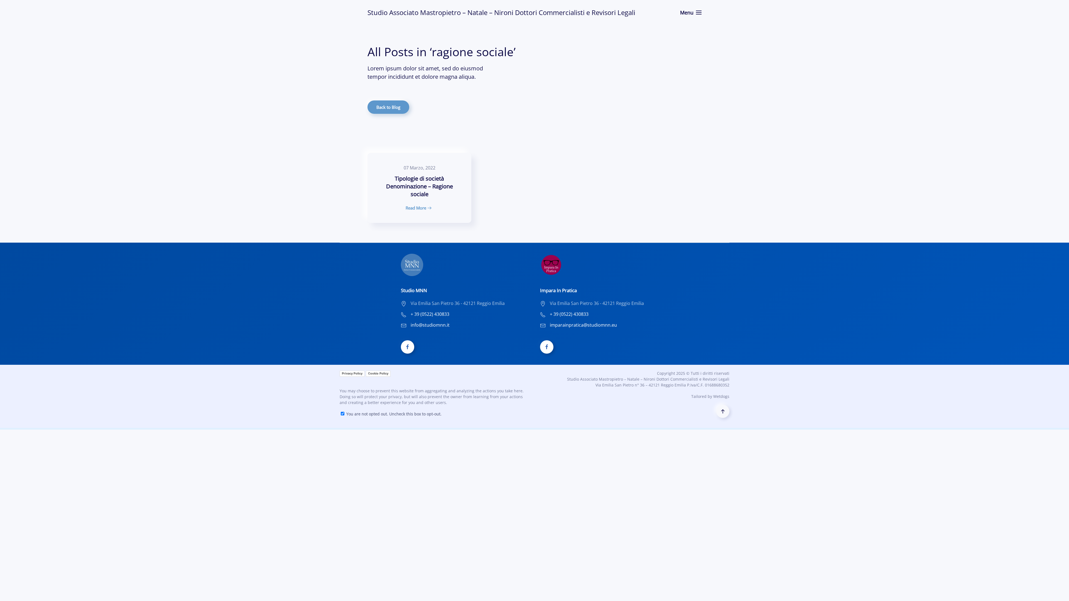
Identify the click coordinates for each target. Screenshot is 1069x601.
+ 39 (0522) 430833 (430, 314)
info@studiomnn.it (430, 325)
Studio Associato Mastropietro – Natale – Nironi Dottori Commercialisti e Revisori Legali (501, 12)
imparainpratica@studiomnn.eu (583, 325)
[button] (691, 12)
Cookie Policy (378, 373)
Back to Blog (388, 107)
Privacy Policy (352, 373)
